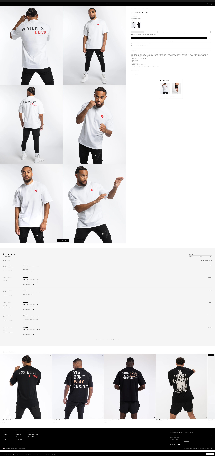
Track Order (5, 434)
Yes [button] (33, 271)
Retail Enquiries (18, 439)
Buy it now (170, 41)
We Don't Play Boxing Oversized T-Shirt (60, 419)
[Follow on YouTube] (178, 444)
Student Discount (31, 436)
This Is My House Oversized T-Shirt (162, 419)
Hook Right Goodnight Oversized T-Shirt (111, 419)
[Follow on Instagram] (170, 444)
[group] (133, 25)
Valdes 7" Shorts (211, 419)
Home (132, 8)
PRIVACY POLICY (196, 448)
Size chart (207, 30)
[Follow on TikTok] (174, 444)
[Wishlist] (209, 3)
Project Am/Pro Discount (33, 434)
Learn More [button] (53, 454)
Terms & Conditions (188, 448)
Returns (4, 439)
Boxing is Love (18, 434)
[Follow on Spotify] (179, 444)
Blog (16, 436)
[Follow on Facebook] (172, 444)
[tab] (204, 260)
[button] (96, 339)
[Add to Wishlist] (138, 16)
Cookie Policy (203, 448)
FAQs (3, 436)
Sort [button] (4, 260)
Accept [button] (209, 454)
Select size (169, 38)
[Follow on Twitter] (176, 444)
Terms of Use (209, 448)
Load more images (63, 240)
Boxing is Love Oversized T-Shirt (7, 419)
